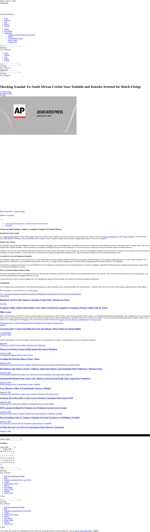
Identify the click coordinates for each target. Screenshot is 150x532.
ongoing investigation (109, 237)
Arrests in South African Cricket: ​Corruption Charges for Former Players (27, 223)
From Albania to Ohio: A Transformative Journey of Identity (25, 388)
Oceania (6, 26)
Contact (6, 29)
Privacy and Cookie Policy (83, 531)
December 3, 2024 (6, 93)
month (51, 245)
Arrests (10, 294)
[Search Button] (20, 46)
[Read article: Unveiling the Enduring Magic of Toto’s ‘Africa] (75, 355)
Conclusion (9, 225)
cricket (32, 237)
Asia (5, 22)
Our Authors (8, 31)
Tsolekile (72, 294)
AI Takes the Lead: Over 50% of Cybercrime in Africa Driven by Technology (32, 427)
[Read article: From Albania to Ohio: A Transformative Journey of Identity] (75, 384)
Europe (6, 24)
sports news (65, 294)
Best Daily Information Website (14, 476)
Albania (2, 325)
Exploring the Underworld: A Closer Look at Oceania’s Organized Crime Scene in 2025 (36, 398)
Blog (5, 478)
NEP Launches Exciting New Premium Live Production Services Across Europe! (33, 408)
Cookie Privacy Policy (15, 38)
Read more (3, 343)
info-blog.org (73, 319)
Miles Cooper (6, 92)
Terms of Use (12, 42)
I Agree (96, 531)
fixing (125, 237)
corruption (15, 294)
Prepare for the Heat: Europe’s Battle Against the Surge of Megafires (28, 349)
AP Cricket (33, 290)
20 (7, 460)
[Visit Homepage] (4, 3)
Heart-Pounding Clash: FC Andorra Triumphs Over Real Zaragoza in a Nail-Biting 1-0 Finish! (40, 417)
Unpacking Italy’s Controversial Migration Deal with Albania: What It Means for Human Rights (40, 329)
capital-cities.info (83, 319)
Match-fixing (45, 294)
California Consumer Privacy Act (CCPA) (21, 35)
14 (9, 458)
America (7, 20)
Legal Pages (8, 33)
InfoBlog (26, 294)
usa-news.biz (97, 319)
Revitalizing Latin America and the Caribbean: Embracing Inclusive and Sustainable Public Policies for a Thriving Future (51, 369)
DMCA (10, 37)
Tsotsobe (78, 294)
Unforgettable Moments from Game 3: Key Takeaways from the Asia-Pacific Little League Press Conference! (45, 378)
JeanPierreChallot (35, 294)
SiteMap (6, 491)
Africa (6, 18)
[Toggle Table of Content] (1, 220)
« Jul (1, 467)
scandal (51, 294)
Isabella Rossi (6, 333)
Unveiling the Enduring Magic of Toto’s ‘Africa (19, 359)
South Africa (58, 294)
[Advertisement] (37, 8)
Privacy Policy (13, 40)
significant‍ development (10, 237)
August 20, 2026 (5, 335)
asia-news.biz (63, 319)
